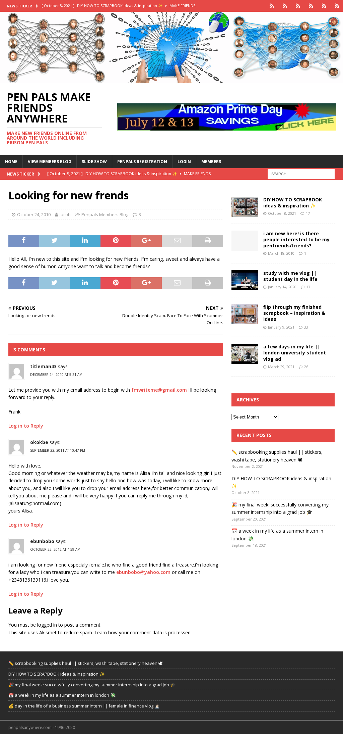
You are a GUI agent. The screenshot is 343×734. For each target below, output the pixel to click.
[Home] (272, 6)
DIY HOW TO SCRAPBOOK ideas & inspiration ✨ (292, 202)
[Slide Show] (298, 6)
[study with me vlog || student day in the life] (244, 280)
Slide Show (94, 161)
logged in (47, 625)
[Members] (337, 6)
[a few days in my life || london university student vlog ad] (244, 354)
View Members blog (49, 161)
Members (211, 161)
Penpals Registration (142, 161)
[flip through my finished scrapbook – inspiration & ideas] (244, 314)
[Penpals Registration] (311, 6)
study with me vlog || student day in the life (290, 276)
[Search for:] (301, 173)
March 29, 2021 (281, 366)
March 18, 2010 (281, 253)
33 (306, 327)
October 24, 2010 (34, 214)
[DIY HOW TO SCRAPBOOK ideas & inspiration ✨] (244, 207)
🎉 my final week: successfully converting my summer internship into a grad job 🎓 (92, 685)
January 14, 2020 (282, 286)
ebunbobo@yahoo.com (143, 572)
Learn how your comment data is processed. (143, 632)
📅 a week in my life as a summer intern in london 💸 (62, 695)
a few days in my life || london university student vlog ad (294, 352)
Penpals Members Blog (104, 214)
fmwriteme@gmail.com (159, 390)
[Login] (324, 6)
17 (308, 213)
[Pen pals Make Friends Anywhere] (171, 79)
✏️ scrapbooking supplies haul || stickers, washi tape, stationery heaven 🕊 (85, 663)
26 (306, 366)
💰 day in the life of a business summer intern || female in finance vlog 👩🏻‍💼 (84, 706)
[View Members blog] (285, 6)
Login (184, 161)
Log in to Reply (25, 426)
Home (11, 161)
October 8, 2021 (282, 213)
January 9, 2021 (281, 327)
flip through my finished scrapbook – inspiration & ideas (294, 313)
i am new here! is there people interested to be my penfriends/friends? (296, 239)
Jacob (65, 214)
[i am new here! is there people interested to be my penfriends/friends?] (244, 241)
